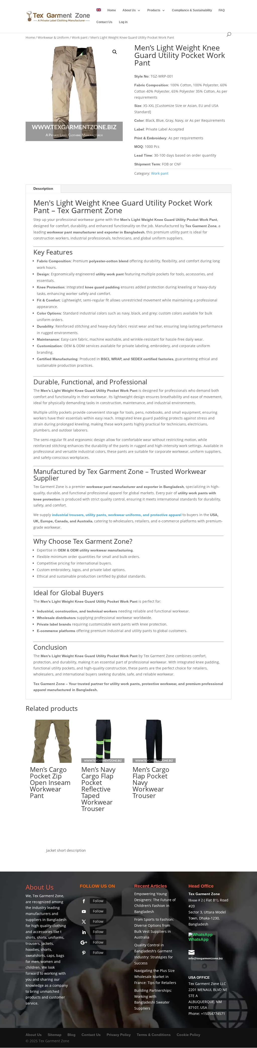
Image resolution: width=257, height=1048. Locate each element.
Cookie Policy (188, 1035)
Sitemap (54, 1035)
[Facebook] (84, 901)
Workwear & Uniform (53, 37)
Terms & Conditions (154, 1035)
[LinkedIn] (84, 932)
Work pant (80, 37)
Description (43, 189)
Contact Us (104, 22)
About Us (129, 10)
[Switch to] (98, 14)
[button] (114, 51)
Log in (123, 22)
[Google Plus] (84, 943)
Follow (98, 900)
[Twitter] (84, 922)
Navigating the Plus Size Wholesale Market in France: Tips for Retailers (155, 976)
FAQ (222, 10)
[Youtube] (84, 911)
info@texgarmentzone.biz (205, 958)
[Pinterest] (84, 953)
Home (111, 10)
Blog (72, 1035)
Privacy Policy (119, 1035)
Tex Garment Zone (48, 895)
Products (153, 10)
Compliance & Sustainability (192, 10)
